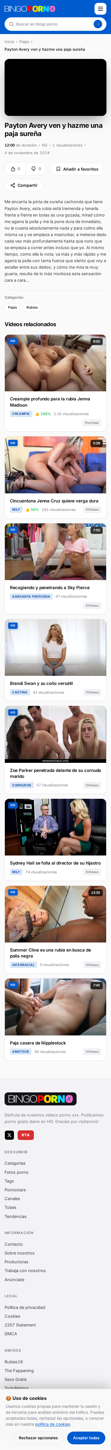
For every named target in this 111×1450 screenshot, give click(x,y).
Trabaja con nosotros (25, 1270)
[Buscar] (98, 24)
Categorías (15, 1163)
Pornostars (15, 1189)
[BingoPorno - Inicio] (48, 9)
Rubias (32, 307)
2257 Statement (20, 1325)
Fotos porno (16, 1172)
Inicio (9, 41)
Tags (9, 1181)
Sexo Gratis (16, 1379)
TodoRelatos (17, 1388)
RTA (26, 1135)
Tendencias (16, 1216)
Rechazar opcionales (38, 1438)
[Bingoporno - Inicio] (41, 1098)
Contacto (14, 1244)
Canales (12, 1198)
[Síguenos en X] (9, 1135)
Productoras (16, 1262)
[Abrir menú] (100, 9)
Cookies (12, 1316)
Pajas (24, 41)
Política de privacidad (25, 1307)
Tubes (11, 1207)
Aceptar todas (86, 1438)
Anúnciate (14, 1279)
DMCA (11, 1334)
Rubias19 (14, 1361)
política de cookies (52, 1424)
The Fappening (19, 1370)
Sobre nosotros (20, 1253)
